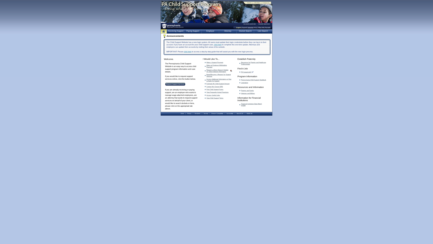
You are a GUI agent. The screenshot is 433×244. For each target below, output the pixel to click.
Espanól (244, 27)
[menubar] (250, 24)
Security (206, 113)
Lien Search (263, 31)
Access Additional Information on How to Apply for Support (218, 80)
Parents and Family (247, 91)
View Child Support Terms (214, 98)
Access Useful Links (213, 95)
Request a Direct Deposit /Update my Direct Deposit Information (217, 71)
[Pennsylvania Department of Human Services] (172, 25)
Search (249, 3)
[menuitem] (250, 24)
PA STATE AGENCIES (250, 24)
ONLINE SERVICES (264, 24)
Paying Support (192, 31)
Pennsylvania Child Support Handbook (253, 80)
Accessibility (230, 113)
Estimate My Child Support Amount (217, 84)
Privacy (189, 113)
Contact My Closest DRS (214, 87)
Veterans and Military (248, 93)
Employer (210, 31)
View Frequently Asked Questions (217, 92)
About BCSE (240, 113)
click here (218, 45)
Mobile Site (249, 113)
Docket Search (245, 31)
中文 (255, 27)
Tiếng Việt (261, 27)
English (238, 27)
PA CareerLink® (246, 72)
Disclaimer (197, 113)
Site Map (257, 3)
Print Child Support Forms (214, 89)
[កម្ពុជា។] (250, 27)
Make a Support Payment (214, 62)
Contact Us (266, 3)
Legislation (244, 83)
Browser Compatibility (217, 113)
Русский (267, 27)
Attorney (227, 31)
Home (182, 113)
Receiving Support (175, 31)
